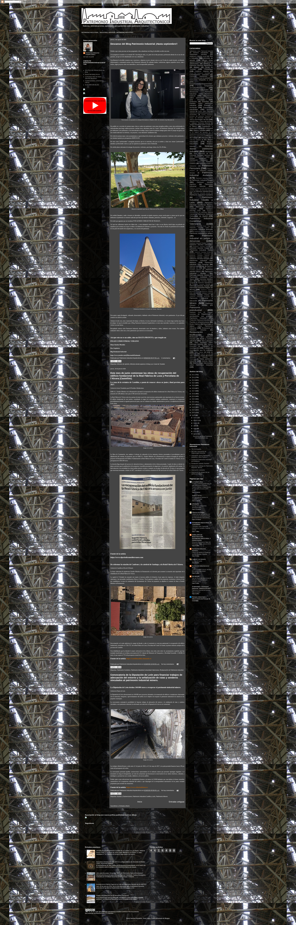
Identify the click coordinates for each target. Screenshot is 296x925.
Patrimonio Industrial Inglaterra (199, 257)
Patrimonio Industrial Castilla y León (144, 796)
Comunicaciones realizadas (199, 74)
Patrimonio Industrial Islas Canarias (201, 263)
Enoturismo (193, 101)
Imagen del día (202, 119)
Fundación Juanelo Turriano (200, 463)
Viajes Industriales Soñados (197, 355)
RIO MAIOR (195, 576)
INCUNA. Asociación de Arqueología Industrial (198, 452)
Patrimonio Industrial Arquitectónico (92, 53)
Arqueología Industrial (198, 54)
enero (195, 418)
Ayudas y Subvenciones (124, 796)
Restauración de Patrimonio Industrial (171, 670)
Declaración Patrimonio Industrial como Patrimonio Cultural (201, 94)
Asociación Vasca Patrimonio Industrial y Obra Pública (200, 456)
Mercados (205, 138)
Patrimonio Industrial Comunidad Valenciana (145, 670)
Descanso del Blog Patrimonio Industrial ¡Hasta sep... (202, 437)
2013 (193, 380)
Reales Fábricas (195, 324)
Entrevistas (205, 101)
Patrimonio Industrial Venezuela (200, 296)
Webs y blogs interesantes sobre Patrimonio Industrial (201, 364)
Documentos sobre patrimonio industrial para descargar (201, 98)
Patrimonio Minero (162, 796)
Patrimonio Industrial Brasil (204, 191)
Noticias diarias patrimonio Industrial (201, 149)
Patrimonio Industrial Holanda (199, 255)
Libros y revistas (199, 130)
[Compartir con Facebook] (118, 361)
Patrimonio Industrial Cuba (199, 227)
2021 (193, 402)
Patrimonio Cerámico (123, 670)
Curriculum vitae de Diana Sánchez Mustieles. (93, 77)
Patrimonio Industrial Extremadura (201, 245)
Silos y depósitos (207, 341)
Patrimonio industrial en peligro (201, 233)
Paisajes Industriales (198, 158)
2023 (193, 407)
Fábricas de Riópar (198, 512)
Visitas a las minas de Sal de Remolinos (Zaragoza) (112, 895)
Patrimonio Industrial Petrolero (201, 284)
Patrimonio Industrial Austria (197, 188)
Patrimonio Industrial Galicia (201, 250)
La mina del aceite (197, 561)
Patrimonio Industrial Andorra (204, 178)
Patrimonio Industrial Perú (205, 282)
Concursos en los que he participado (200, 78)
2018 (193, 394)
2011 (193, 375)
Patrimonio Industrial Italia (197, 266)
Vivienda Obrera (207, 361)
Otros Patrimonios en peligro (200, 157)
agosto (195, 434)
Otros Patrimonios (199, 153)
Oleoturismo (209, 151)
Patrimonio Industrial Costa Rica (200, 226)
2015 (193, 385)
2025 (193, 412)
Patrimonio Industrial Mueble (201, 272)
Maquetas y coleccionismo (197, 135)
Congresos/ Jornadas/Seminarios (201, 87)
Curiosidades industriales (199, 90)
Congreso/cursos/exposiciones (201, 84)
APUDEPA (195, 504)
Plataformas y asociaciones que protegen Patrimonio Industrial (201, 316)
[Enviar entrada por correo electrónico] (173, 358)
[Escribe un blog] (114, 361)
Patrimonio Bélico (195, 161)
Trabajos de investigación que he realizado (201, 349)
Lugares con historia (199, 559)
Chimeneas (208, 69)
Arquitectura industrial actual (198, 56)
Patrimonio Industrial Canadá (201, 193)
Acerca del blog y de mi (92, 74)
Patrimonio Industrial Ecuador (202, 231)
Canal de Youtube (159, 364)
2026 (193, 415)
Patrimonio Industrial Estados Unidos (200, 243)
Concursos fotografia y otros (201, 80)
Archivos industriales (200, 52)
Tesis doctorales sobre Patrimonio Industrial (201, 343)
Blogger (167, 918)
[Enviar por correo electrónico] (111, 361)
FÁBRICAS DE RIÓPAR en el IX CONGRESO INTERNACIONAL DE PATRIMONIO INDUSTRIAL (201, 516)
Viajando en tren (205, 354)
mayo (195, 428)
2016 (193, 388)
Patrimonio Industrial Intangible (200, 258)
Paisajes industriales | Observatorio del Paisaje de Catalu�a (201, 599)
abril (194, 426)
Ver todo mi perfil (88, 57)
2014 (193, 383)
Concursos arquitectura (198, 76)
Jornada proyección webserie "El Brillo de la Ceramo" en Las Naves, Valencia (120, 850)
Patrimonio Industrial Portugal (199, 286)
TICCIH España (196, 449)
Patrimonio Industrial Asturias (201, 185)
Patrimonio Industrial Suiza (203, 293)
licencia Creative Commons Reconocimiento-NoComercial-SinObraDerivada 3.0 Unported (112, 912)
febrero (195, 420)
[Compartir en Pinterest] (120, 361)
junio (195, 431)
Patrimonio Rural (195, 312)
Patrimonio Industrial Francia (199, 248)
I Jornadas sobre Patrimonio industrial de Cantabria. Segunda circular (201, 528)
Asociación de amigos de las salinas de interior (200, 473)
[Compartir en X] (116, 361)
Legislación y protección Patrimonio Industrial (201, 127)
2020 (193, 399)
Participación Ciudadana (199, 160)
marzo (195, 423)
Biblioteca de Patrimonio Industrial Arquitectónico (201, 64)
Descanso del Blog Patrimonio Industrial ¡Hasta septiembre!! (143, 44)
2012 (193, 377)
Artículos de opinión (123, 364)
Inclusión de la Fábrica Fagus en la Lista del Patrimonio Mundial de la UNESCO (121, 884)
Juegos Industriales (196, 124)
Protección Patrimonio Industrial (200, 320)
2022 (193, 404)
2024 (193, 410)
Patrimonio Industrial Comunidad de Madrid (201, 215)
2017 (193, 391)
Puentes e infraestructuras (199, 322)
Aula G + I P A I (197, 495)
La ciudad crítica (197, 482)
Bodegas (196, 67)
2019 (193, 396)
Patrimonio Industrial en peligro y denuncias (201, 238)
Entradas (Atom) (124, 806)
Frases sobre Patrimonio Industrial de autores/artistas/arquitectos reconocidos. (201, 113)
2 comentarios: (166, 358)
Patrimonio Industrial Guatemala (200, 253)
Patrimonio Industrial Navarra (199, 275)
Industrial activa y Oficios (197, 121)
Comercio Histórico (201, 71)
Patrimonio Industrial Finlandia (201, 246)
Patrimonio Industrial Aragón (202, 180)
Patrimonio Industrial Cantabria (201, 195)
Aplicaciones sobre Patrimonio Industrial (201, 51)
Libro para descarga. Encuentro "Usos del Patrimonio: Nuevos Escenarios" (119, 873)
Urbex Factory (199, 352)
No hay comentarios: (168, 664)
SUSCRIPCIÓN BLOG (92, 85)
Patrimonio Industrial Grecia (202, 252)
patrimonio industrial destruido (201, 229)
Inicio (139, 802)
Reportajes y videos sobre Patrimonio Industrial (201, 326)
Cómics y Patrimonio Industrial (200, 73)
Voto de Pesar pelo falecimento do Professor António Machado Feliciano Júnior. (201, 579)
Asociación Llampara (198, 470)
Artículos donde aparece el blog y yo (141, 364)
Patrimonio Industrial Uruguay (199, 294)
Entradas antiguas (176, 802)
